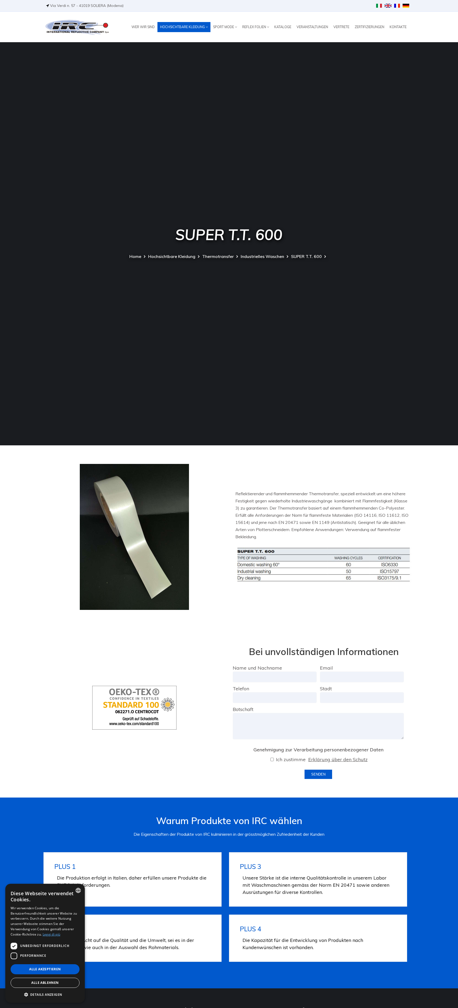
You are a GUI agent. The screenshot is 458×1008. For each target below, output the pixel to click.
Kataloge (282, 27)
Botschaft (243, 709)
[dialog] (45, 943)
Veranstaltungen (312, 27)
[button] (45, 994)
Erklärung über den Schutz (338, 759)
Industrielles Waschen (262, 256)
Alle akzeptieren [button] (45, 969)
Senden (318, 774)
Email (326, 668)
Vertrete (341, 27)
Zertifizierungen (369, 27)
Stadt (326, 689)
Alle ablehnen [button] (45, 982)
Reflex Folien (254, 27)
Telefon (241, 689)
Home (135, 256)
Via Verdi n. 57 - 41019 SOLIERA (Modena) (87, 5)
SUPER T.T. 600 (306, 256)
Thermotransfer (218, 256)
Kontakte (398, 27)
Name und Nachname (257, 668)
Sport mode (224, 27)
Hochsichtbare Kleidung (183, 27)
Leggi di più (51, 934)
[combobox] (78, 890)
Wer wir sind (143, 27)
